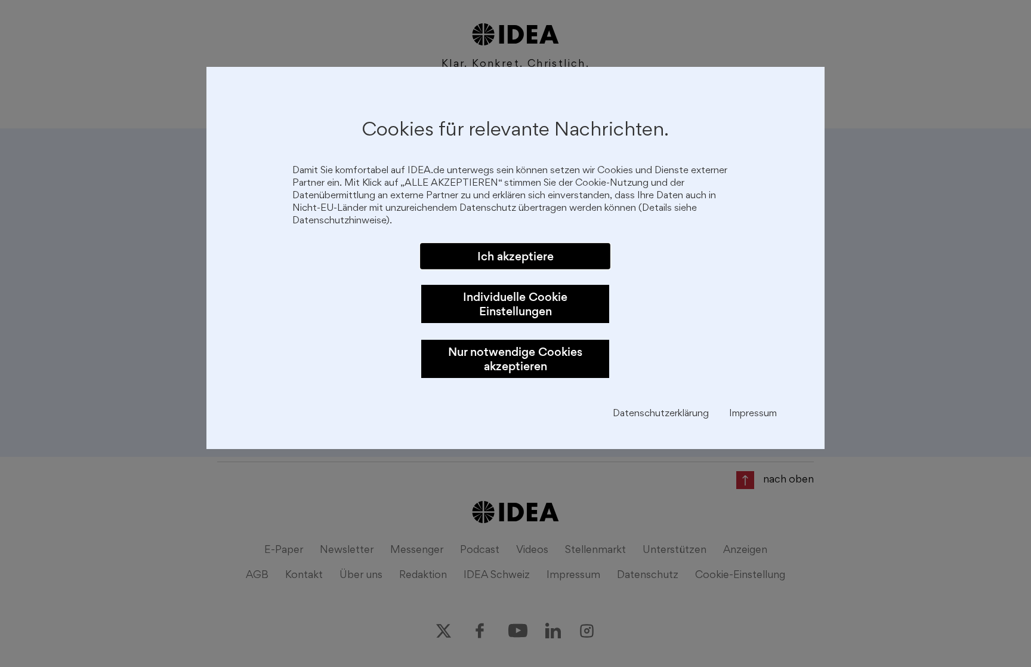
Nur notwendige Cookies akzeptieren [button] (515, 359)
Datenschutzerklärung (661, 414)
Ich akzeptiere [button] (515, 256)
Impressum (753, 414)
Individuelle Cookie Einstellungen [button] (515, 304)
